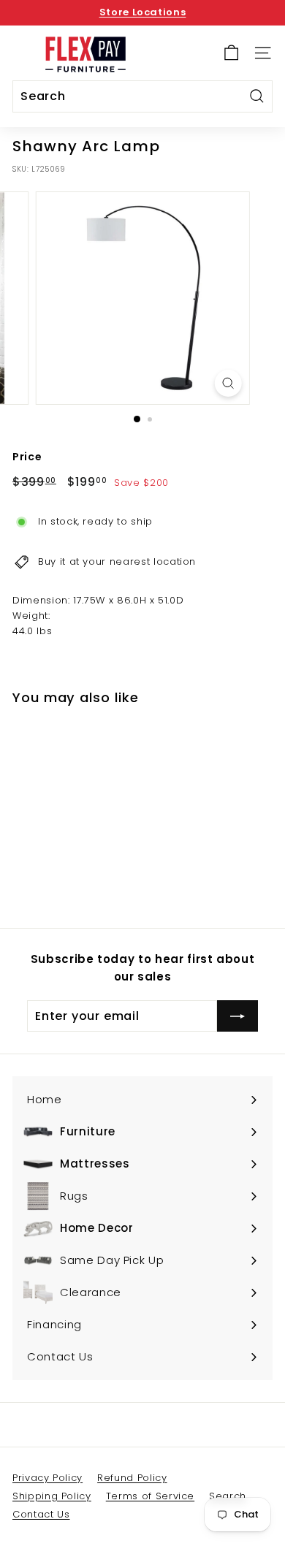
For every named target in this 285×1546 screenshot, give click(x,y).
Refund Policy (132, 1478)
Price (27, 456)
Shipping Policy (51, 1496)
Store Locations (142, 12)
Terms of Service (150, 1496)
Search (227, 1496)
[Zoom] (227, 383)
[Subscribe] (237, 1016)
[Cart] (231, 53)
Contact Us (41, 1514)
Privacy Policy (47, 1478)
